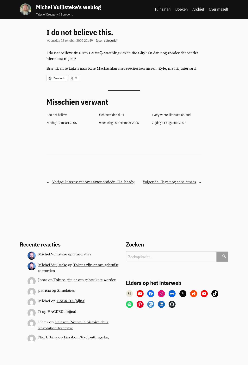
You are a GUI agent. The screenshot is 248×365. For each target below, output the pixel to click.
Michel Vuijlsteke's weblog (68, 7)
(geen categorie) (106, 40)
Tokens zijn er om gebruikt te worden (84, 280)
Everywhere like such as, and (171, 115)
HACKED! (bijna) (71, 301)
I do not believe (56, 115)
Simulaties (82, 254)
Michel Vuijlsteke (52, 254)
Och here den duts (111, 115)
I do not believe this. (79, 32)
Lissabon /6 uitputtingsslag (86, 337)
